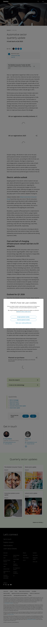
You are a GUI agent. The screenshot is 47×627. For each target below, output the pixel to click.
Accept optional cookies (23, 317)
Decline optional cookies (23, 319)
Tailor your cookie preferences (23, 323)
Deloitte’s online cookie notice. (24, 311)
